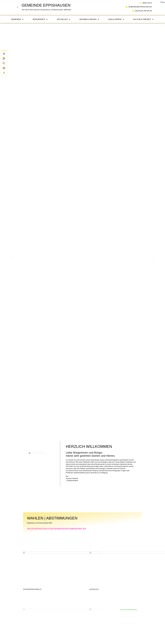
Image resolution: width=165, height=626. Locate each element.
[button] (11, 258)
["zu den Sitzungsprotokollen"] (61, 569)
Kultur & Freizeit (142, 19)
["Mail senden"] (4, 58)
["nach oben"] (4, 72)
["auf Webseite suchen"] (4, 63)
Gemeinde (16, 19)
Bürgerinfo (39, 19)
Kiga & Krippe (115, 19)
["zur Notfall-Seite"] (4, 68)
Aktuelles (62, 19)
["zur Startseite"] (17, 7)
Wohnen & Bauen (87, 19)
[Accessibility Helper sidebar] (162, 2)
